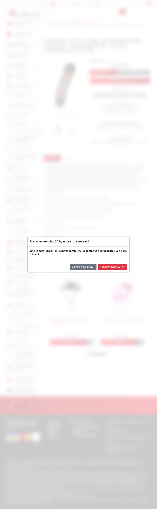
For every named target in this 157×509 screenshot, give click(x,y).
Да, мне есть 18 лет (83, 266)
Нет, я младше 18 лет (112, 266)
